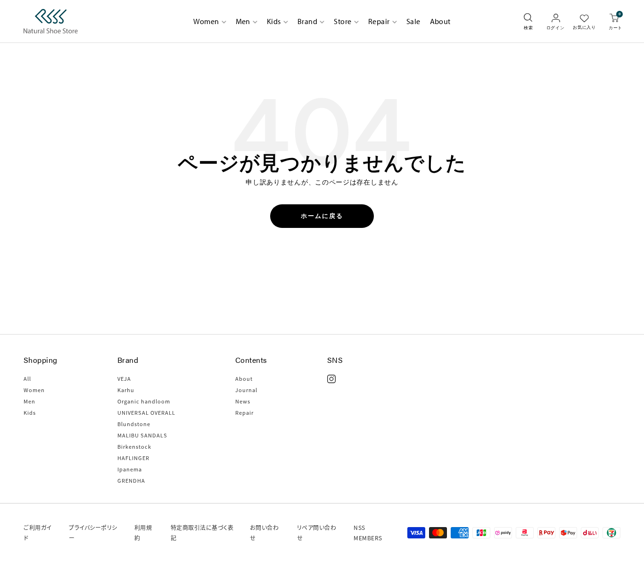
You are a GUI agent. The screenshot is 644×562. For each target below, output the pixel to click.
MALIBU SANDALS (142, 435)
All (27, 378)
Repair (379, 21)
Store (342, 21)
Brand (307, 21)
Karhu (125, 390)
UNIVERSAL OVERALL (146, 412)
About (440, 21)
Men (243, 21)
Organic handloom (143, 401)
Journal (246, 390)
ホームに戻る (322, 215)
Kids (274, 21)
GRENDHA (131, 480)
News (242, 401)
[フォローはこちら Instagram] (331, 379)
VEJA (124, 378)
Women (206, 21)
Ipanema (129, 469)
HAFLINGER (133, 457)
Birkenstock (134, 446)
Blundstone (133, 424)
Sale (413, 21)
